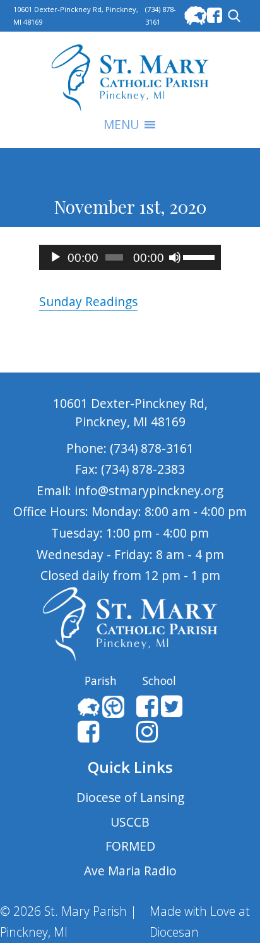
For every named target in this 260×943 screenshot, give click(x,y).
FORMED (130, 845)
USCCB (130, 821)
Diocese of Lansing (130, 797)
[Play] (55, 257)
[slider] (199, 256)
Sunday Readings (88, 301)
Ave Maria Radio (130, 870)
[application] (130, 257)
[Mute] (174, 257)
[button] (121, 124)
